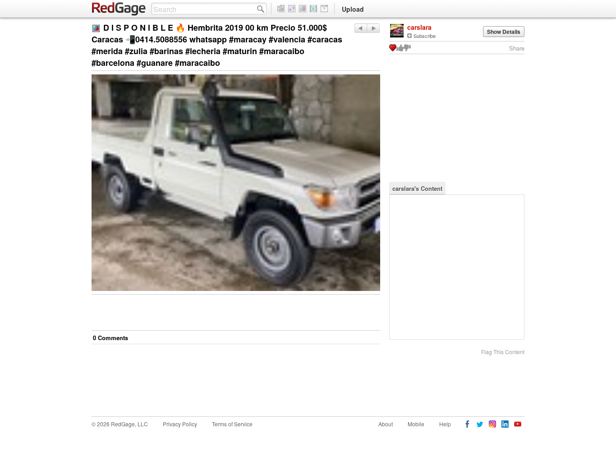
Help (445, 424)
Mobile (416, 424)
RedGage (119, 9)
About (385, 424)
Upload (353, 9)
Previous (373, 28)
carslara (419, 27)
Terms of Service (232, 424)
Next (360, 28)
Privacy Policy (180, 424)
